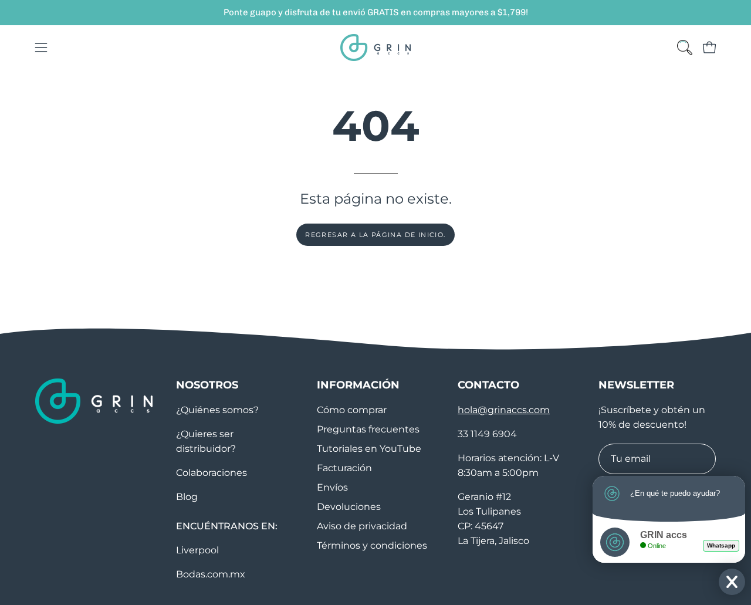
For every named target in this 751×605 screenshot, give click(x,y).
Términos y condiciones (372, 545)
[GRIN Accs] (375, 47)
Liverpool (197, 550)
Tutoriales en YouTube (369, 448)
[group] (375, 12)
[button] (684, 47)
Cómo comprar (352, 409)
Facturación (344, 468)
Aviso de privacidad (362, 526)
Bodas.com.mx (210, 574)
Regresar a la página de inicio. (375, 235)
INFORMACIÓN (358, 384)
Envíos (332, 487)
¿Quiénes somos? (217, 409)
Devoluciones (349, 506)
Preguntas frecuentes (368, 429)
